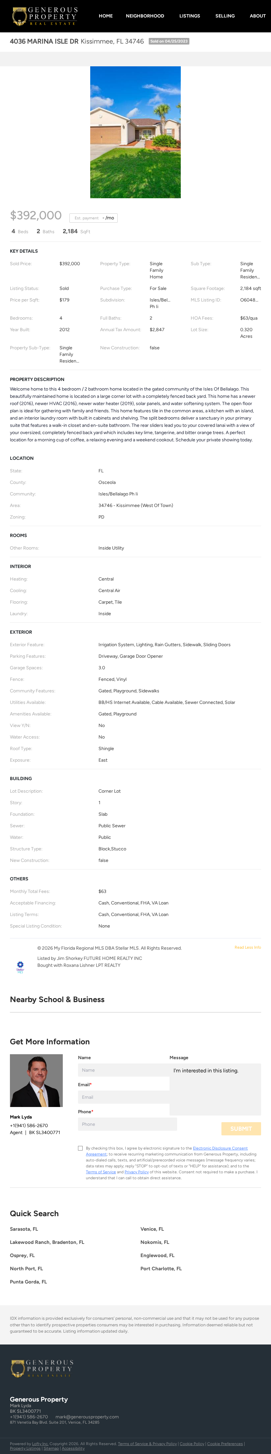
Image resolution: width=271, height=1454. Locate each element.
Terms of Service (101, 1172)
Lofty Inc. (40, 1443)
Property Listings (25, 1448)
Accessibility (73, 1448)
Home (106, 16)
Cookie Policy (192, 1443)
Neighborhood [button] (145, 16)
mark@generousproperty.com (87, 1417)
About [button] (258, 16)
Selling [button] (225, 16)
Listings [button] (189, 16)
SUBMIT (241, 1128)
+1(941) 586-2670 (29, 1417)
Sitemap (51, 1448)
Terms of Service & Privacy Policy (147, 1443)
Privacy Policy (137, 1172)
